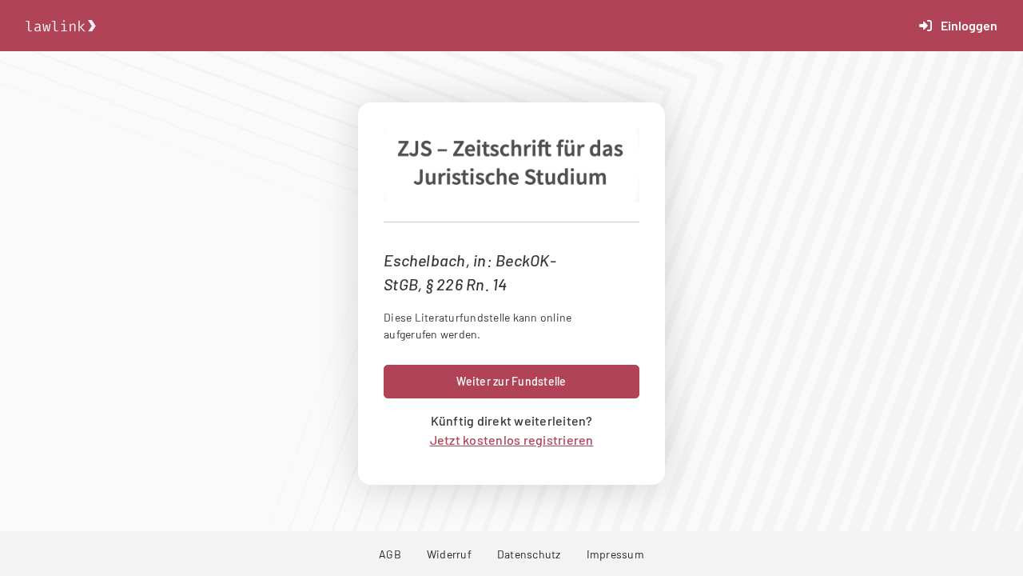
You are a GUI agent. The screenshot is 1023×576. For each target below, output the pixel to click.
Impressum (615, 554)
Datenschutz (529, 554)
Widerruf (449, 554)
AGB (390, 554)
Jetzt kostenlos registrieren (512, 439)
